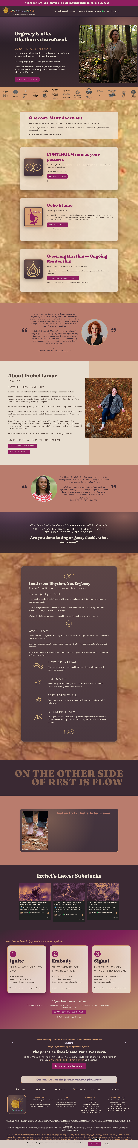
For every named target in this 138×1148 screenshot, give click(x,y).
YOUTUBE (115, 1089)
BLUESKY (42, 1089)
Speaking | (73, 11)
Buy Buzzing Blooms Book (117, 1100)
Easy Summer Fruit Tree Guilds (117, 1108)
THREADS (97, 1089)
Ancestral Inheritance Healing (40, 1104)
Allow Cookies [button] (94, 1144)
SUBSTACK (21, 1089)
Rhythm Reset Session (66, 1100)
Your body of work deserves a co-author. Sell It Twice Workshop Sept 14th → (69, 2)
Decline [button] (107, 1144)
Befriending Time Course (66, 1106)
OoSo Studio (91, 1100)
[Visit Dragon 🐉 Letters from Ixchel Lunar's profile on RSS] (21, 912)
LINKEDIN (61, 1089)
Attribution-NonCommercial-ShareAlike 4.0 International (73, 1139)
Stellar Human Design (91, 1106)
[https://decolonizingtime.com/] (18, 10)
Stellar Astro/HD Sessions (91, 1112)
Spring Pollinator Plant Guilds (117, 1110)
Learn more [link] (30, 1145)
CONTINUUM (91, 1102)
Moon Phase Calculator (91, 1104)
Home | (58, 11)
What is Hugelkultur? (117, 1106)
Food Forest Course (117, 1102)
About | (65, 11)
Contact (115, 11)
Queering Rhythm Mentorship (66, 1102)
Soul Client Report (91, 1108)
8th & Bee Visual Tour (117, 1104)
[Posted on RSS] (48, 913)
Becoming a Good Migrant (39, 1106)
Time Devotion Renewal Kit (66, 1104)
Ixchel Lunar (40, 1139)
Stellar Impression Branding (91, 1110)
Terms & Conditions (107, 1139)
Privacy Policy (118, 1139)
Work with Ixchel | (86, 11)
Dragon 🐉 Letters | (103, 11)
